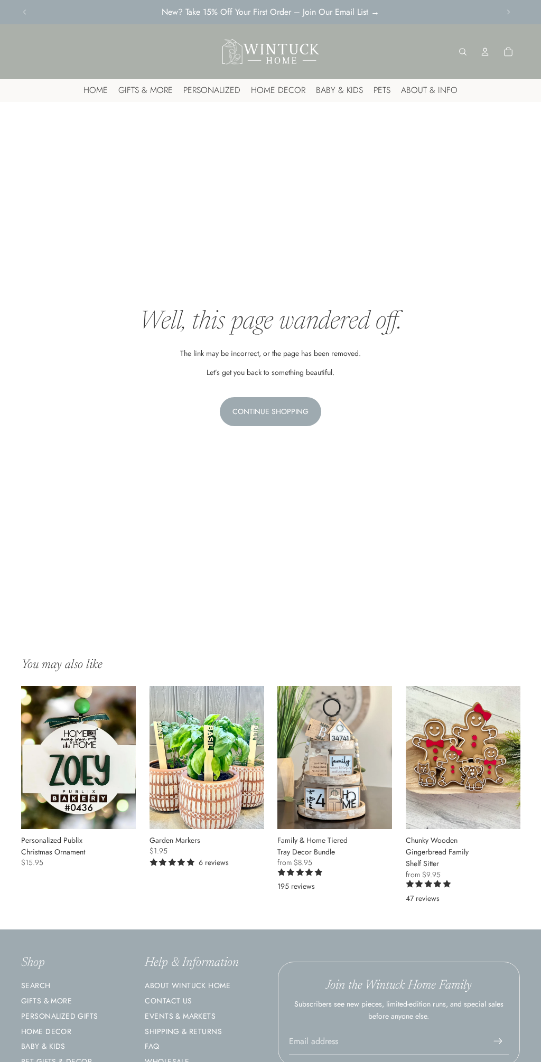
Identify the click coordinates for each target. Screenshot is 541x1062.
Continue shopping (270, 411)
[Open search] (462, 51)
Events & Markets (180, 1016)
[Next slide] (508, 12)
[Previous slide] (24, 12)
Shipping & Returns (183, 1031)
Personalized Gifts (59, 1016)
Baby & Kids (43, 1046)
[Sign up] (498, 1041)
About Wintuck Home (187, 985)
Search (36, 985)
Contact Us (168, 1000)
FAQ (152, 1046)
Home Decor (46, 1031)
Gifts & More (46, 1000)
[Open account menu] (485, 51)
